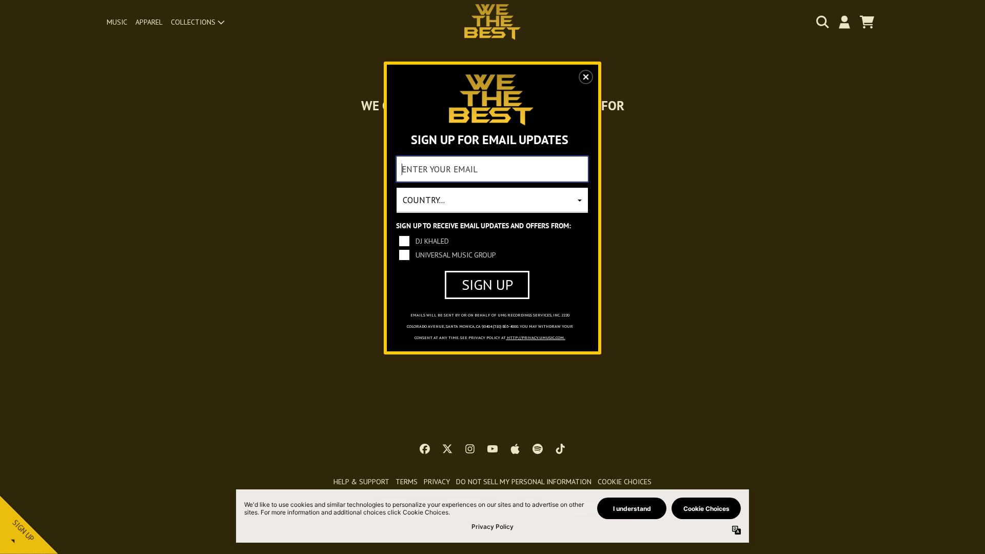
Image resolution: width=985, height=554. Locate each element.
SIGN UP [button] (487, 284)
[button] (586, 77)
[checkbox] (493, 241)
